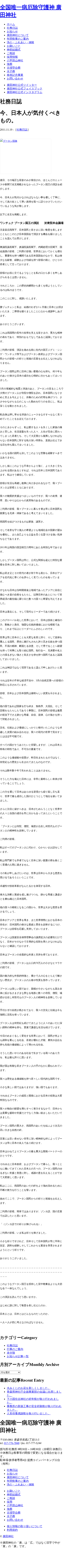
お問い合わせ (15, 1519)
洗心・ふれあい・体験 (20, 1484)
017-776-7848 (11, 1443)
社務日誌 (22, 129)
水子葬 (11, 1516)
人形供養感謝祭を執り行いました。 (29, 1413)
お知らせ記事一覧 (18, 1356)
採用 (9, 1501)
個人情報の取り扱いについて (24, 1526)
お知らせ (12, 1473)
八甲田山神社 (15, 1505)
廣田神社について (18, 1477)
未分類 (11, 1352)
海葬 (9, 1509)
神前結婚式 (13, 1494)
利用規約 (12, 1529)
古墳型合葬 (13, 1512)
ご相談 (11, 1498)
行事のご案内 (15, 1349)
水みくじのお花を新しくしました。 (29, 1388)
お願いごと (13, 1490)
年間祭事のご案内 (18, 1480)
